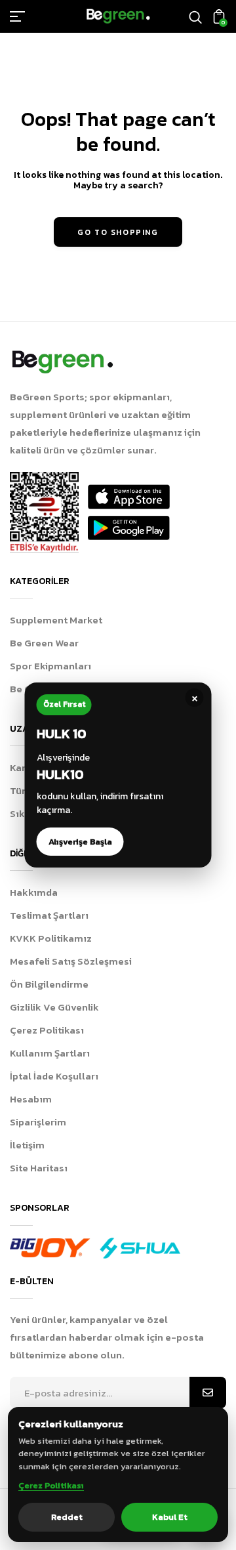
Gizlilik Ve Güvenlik (54, 1007)
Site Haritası (39, 1167)
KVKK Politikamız (51, 938)
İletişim (27, 1144)
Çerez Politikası (47, 1029)
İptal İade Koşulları (54, 1075)
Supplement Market (56, 619)
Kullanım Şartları (50, 1052)
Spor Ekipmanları (50, 665)
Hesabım (31, 1098)
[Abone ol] (207, 1393)
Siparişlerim (38, 1121)
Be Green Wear (44, 642)
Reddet (67, 1517)
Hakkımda (34, 892)
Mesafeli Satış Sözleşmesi (71, 961)
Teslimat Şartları (49, 915)
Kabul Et (169, 1517)
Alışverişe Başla (80, 841)
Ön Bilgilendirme (49, 984)
